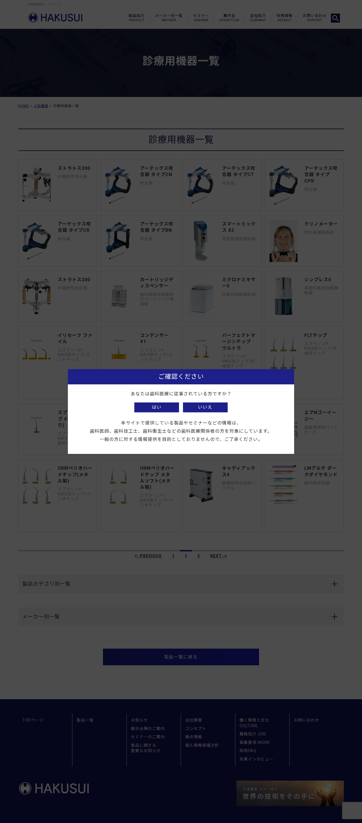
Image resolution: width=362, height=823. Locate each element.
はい (156, 407)
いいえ (205, 407)
